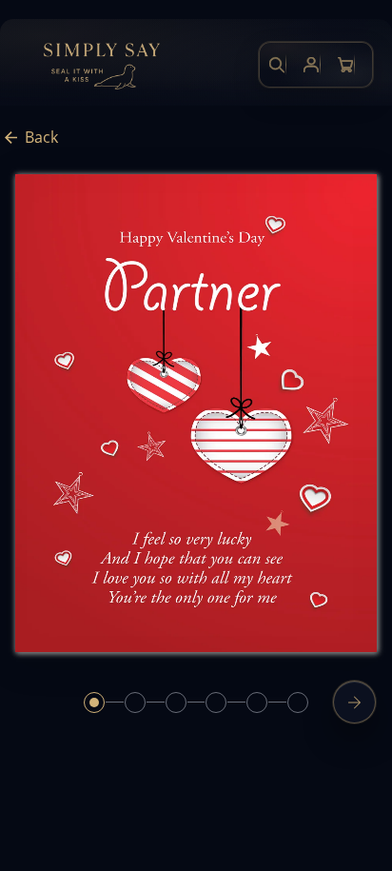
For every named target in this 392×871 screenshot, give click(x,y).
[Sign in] (311, 64)
